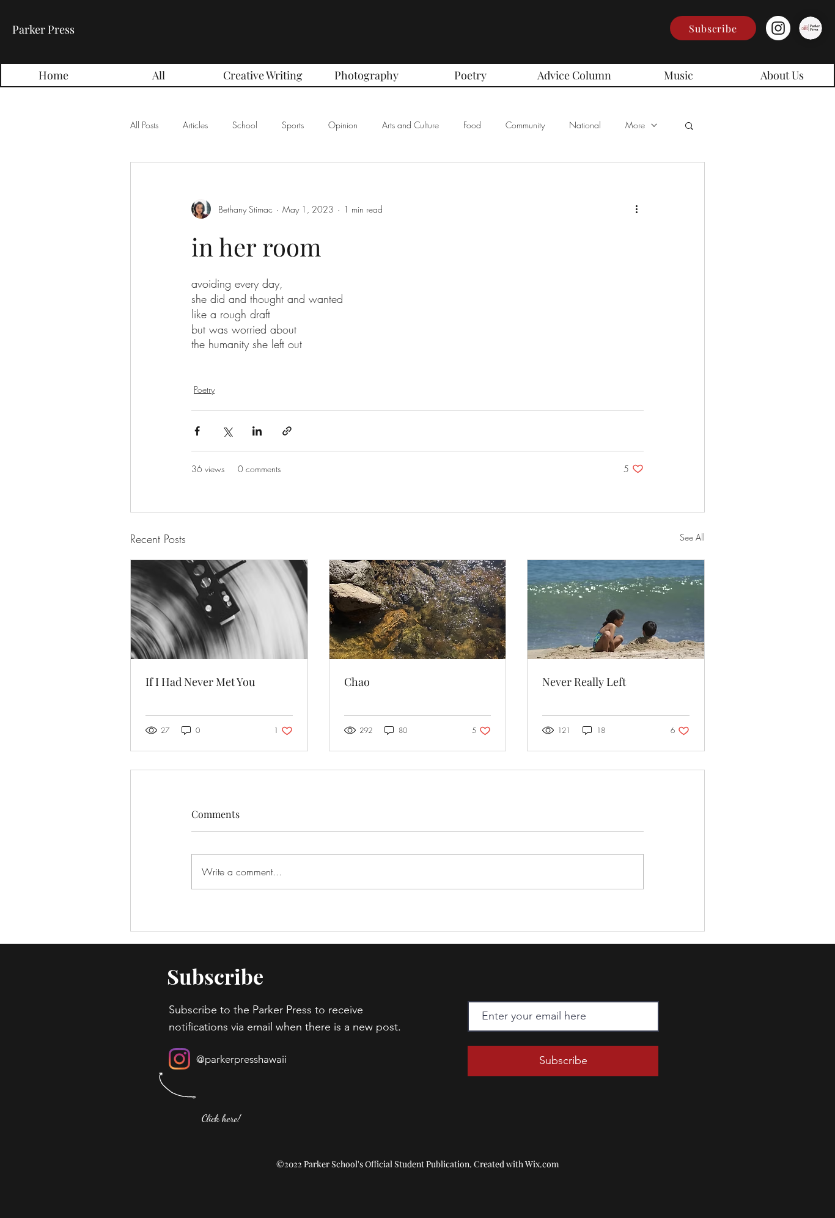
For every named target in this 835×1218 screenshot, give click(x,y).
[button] (713, 28)
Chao (357, 681)
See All (692, 537)
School (244, 125)
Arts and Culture (410, 125)
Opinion (343, 125)
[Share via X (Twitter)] (227, 431)
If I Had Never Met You (200, 681)
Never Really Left (584, 681)
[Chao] (417, 609)
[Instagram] (778, 28)
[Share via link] (287, 431)
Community (525, 125)
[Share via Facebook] (197, 431)
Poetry (204, 389)
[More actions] (636, 209)
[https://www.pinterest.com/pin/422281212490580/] (219, 609)
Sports (293, 125)
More (635, 125)
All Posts (144, 125)
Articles (195, 125)
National (585, 125)
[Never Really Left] (616, 609)
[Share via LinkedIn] (257, 431)
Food (472, 125)
